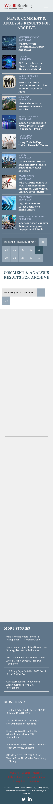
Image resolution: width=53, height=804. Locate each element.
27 (31, 249)
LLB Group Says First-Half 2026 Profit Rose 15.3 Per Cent (26, 672)
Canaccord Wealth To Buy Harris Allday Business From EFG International (23, 684)
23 (42, 241)
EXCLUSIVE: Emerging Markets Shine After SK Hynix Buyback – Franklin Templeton (25, 660)
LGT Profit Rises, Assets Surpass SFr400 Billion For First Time (23, 722)
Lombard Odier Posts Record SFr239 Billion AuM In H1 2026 (25, 711)
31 (22, 257)
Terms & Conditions (35, 777)
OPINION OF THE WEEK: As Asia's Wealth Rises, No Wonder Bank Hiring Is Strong (26, 758)
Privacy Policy (20, 781)
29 (6, 257)
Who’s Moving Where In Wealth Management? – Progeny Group (23, 638)
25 (14, 249)
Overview (14, 772)
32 (31, 257)
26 (22, 249)
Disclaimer (34, 781)
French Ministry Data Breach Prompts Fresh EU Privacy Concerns (26, 746)
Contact (26, 772)
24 (6, 249)
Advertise (37, 772)
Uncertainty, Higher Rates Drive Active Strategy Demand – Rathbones (26, 648)
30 (14, 257)
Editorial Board (15, 777)
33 (39, 257)
